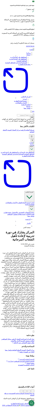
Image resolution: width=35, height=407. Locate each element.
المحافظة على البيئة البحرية (9, 152)
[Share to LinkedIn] (27, 248)
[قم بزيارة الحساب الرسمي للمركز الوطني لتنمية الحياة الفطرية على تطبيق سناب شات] (17, 379)
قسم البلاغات (30, 214)
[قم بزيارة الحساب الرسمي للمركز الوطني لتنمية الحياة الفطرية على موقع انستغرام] (17, 377)
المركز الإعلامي (29, 192)
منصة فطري (7, 212)
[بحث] (31, 112)
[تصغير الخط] (21, 391)
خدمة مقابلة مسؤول (19, 214)
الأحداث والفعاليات (21, 103)
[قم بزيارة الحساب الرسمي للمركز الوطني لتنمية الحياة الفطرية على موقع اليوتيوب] (17, 383)
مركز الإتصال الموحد (13, 130)
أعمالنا (31, 146)
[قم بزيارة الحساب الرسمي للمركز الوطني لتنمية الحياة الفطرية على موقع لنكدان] (17, 375)
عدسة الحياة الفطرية (20, 101)
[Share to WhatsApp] (29, 248)
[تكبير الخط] (29, 391)
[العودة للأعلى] (33, 332)
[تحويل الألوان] (32, 391)
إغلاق (32, 117)
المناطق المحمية (22, 61)
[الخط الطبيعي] (25, 391)
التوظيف (10, 214)
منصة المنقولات (29, 212)
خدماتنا (32, 130)
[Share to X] (31, 248)
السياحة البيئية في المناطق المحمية (16, 62)
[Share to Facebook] (33, 248)
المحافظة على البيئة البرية (26, 152)
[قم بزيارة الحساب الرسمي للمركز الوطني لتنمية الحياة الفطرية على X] (17, 373)
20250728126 (30, 46)
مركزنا (32, 144)
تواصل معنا (30, 216)
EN (33, 111)
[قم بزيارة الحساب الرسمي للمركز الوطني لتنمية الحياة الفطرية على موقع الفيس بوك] (17, 381)
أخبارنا (25, 99)
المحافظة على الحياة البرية (18, 57)
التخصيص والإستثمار (18, 212)
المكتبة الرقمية (25, 130)
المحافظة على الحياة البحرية (18, 59)
